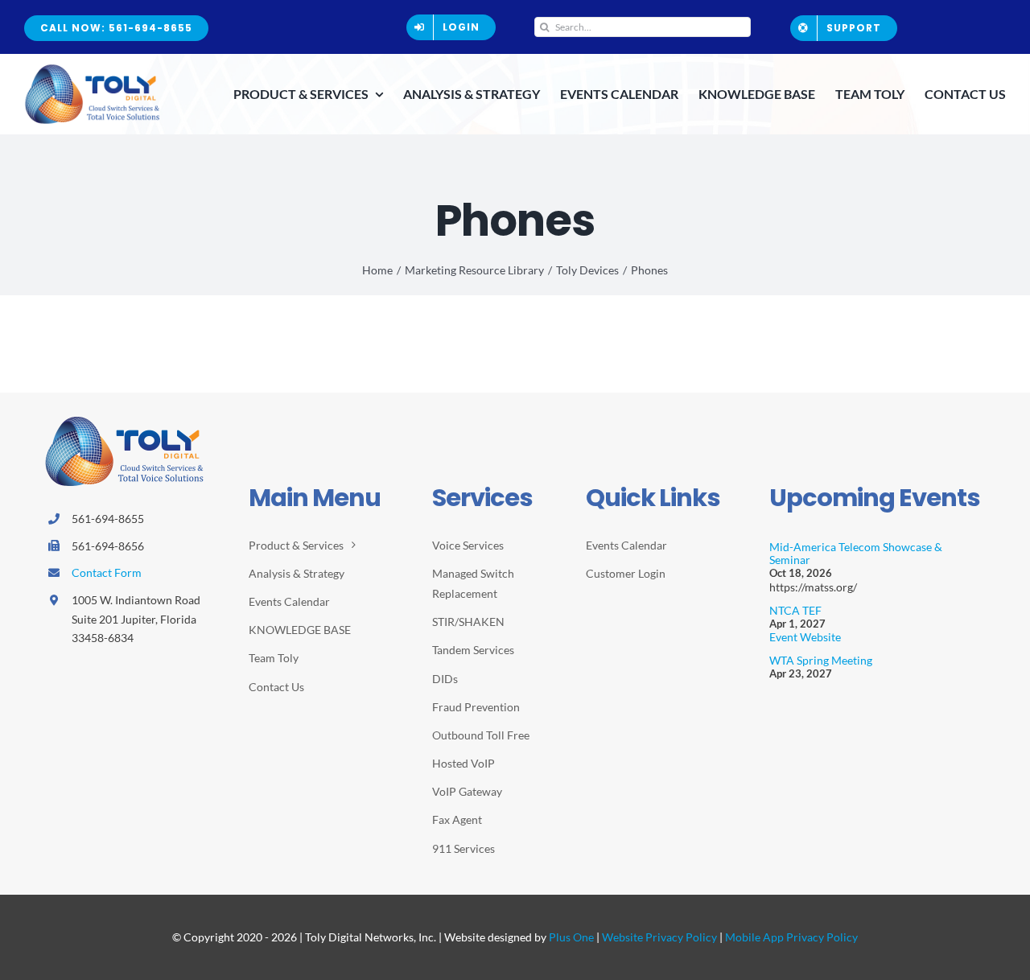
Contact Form (107, 572)
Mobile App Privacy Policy (791, 937)
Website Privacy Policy (659, 937)
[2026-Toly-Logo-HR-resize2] (92, 69)
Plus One (571, 937)
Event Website (805, 637)
